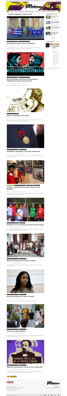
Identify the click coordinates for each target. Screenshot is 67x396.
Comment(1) (24, 333)
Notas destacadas (21, 11)
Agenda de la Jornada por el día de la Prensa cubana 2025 (25, 367)
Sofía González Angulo (55, 25)
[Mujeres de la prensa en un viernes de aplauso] (25, 245)
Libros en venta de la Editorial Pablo (56, 46)
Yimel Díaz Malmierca (55, 19)
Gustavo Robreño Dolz (17, 117)
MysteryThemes (19, 394)
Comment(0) (24, 45)
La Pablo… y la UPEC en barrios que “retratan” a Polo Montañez (23, 188)
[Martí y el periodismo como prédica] (25, 100)
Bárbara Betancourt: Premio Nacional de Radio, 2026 (55, 33)
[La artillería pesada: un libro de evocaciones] (48, 28)
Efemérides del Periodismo (25, 0)
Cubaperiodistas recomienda (29, 11)
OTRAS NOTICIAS (37, 185)
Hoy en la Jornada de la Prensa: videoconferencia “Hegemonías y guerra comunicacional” (22, 80)
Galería (16, 11)
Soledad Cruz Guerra (54, 30)
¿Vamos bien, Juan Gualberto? (16, 331)
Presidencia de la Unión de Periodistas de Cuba (21, 369)
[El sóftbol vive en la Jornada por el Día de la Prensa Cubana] (25, 209)
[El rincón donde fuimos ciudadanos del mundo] (48, 22)
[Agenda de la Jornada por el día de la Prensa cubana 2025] (25, 352)
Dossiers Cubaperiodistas (51, 11)
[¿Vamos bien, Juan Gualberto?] (25, 316)
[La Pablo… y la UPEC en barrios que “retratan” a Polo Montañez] (25, 172)
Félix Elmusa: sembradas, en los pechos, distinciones (23, 151)
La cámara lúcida (37, 11)
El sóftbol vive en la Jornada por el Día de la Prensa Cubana (25, 225)
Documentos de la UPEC (18, 0)
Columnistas (11, 11)
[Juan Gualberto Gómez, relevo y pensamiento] (25, 28)
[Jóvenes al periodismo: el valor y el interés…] (25, 281)
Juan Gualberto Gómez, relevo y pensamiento (21, 43)
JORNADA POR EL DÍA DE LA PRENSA (24, 41)
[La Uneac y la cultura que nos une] (48, 17)
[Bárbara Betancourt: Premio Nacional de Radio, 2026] (48, 33)
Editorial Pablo (44, 11)
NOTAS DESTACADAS (23, 149)
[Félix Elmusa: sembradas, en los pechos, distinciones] (25, 136)
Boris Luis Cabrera (16, 227)
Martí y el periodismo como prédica (18, 115)
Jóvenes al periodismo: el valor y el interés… (21, 296)
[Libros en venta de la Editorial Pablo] (49, 45)
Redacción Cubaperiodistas (18, 83)
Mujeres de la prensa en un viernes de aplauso (21, 260)
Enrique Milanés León (17, 45)
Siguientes (14, 376)
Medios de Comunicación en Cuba (34, 0)
